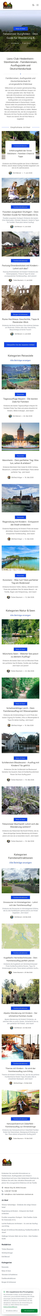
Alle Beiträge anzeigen (20, 360)
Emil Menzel (6, 1257)
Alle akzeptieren (29, 1311)
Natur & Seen (20, 29)
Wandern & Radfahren (9, 1275)
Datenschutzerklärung (10, 1307)
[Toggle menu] (37, 5)
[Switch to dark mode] (33, 5)
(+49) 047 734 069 (10, 1191)
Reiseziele (20, 394)
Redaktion (6, 1244)
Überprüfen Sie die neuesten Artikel (20, 345)
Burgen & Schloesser (20, 314)
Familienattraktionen (20, 146)
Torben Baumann (7, 1249)
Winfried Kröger (7, 1253)
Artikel (5, 1200)
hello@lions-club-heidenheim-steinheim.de (18, 1194)
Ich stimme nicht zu (12, 1311)
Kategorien (7, 1262)
